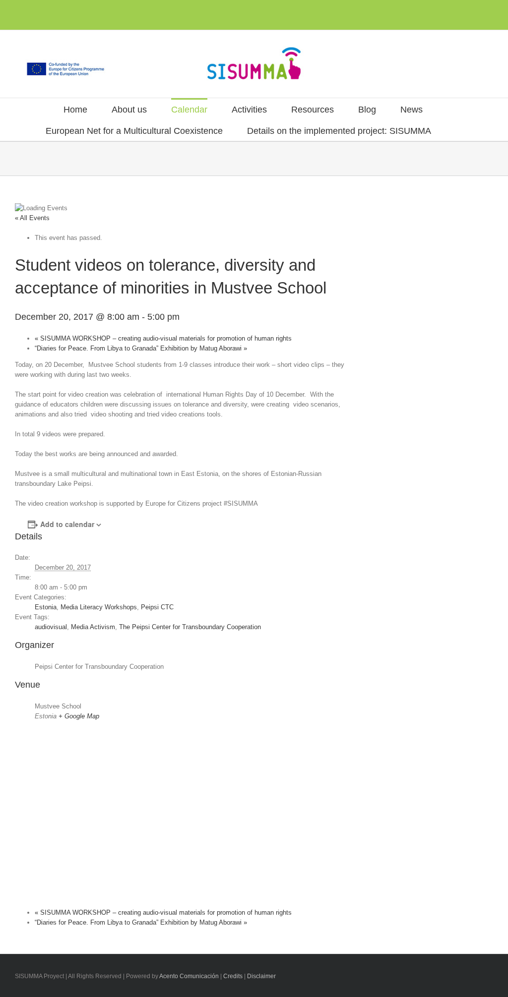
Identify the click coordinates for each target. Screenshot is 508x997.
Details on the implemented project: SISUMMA (339, 131)
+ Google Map (79, 716)
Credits (233, 976)
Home (75, 110)
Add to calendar (67, 524)
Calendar (189, 110)
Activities (249, 110)
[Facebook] (18, 11)
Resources (312, 110)
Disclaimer (261, 976)
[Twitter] (34, 11)
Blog (367, 110)
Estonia (46, 607)
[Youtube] (50, 11)
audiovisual (51, 627)
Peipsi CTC (157, 607)
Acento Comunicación (189, 976)
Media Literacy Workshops (99, 607)
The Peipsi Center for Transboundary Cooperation (190, 627)
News (411, 110)
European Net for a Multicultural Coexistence (134, 131)
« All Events (32, 218)
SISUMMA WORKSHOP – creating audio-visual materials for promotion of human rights (163, 338)
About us (129, 110)
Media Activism (93, 627)
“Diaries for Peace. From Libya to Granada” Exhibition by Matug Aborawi (141, 348)
